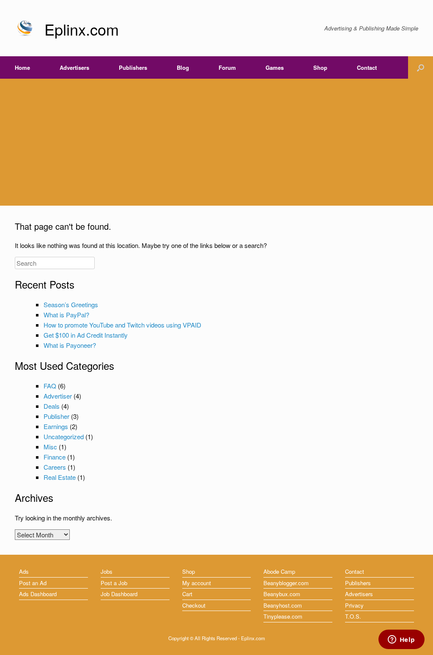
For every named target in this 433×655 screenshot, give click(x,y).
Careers (55, 466)
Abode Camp (279, 571)
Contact (367, 67)
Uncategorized (64, 436)
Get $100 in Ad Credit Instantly (86, 334)
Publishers (133, 67)
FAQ (50, 385)
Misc (50, 446)
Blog (183, 67)
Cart (187, 594)
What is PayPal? (66, 314)
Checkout (194, 605)
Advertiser (58, 395)
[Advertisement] (216, 142)
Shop (320, 67)
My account (196, 583)
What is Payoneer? (70, 345)
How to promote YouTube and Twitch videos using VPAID (122, 324)
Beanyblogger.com (286, 583)
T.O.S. (353, 616)
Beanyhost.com (282, 605)
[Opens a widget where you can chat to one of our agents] (401, 640)
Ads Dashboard (38, 594)
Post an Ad (33, 583)
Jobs (106, 571)
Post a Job (114, 583)
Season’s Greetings (71, 304)
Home (22, 67)
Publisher (56, 416)
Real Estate (60, 477)
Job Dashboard (119, 594)
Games (275, 67)
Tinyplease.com (282, 616)
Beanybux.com (281, 594)
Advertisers (74, 67)
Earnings (56, 426)
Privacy (354, 605)
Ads (24, 571)
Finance (55, 456)
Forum (227, 67)
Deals (52, 406)
